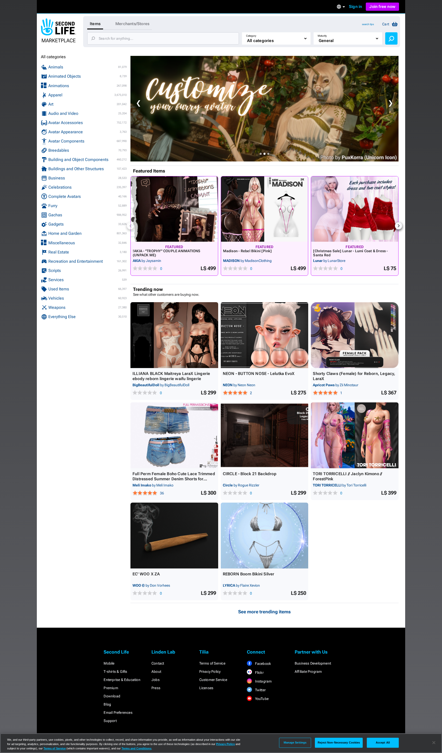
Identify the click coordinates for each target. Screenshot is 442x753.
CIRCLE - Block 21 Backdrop (250, 473)
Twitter (260, 690)
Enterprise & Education (122, 680)
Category (251, 35)
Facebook (262, 664)
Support (110, 721)
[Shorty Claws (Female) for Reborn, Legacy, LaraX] (355, 335)
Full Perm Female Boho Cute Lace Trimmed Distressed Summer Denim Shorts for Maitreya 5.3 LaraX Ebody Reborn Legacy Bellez (173, 481)
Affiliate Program (308, 671)
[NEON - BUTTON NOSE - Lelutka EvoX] (264, 335)
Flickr (258, 672)
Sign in (355, 6)
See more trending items (264, 611)
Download (112, 696)
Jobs (155, 680)
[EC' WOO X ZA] (174, 535)
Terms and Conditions (136, 748)
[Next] (398, 225)
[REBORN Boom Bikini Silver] (264, 535)
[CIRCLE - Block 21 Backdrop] (264, 435)
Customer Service (213, 680)
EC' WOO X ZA (146, 574)
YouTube (261, 699)
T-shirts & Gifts (115, 671)
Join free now (382, 6)
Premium (111, 688)
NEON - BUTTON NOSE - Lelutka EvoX (259, 373)
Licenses (206, 688)
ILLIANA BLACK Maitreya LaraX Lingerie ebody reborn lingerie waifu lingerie (171, 376)
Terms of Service (212, 663)
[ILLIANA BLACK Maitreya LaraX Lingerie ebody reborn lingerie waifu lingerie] (174, 335)
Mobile (109, 663)
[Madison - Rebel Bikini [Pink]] (264, 209)
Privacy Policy (210, 671)
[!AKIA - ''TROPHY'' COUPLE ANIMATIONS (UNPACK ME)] (174, 209)
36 (162, 493)
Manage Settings (295, 742)
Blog (107, 704)
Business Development (313, 663)
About (156, 671)
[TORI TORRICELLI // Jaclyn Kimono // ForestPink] (355, 435)
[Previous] (130, 225)
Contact (157, 663)
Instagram (263, 681)
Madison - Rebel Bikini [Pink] (247, 251)
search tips (368, 24)
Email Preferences (118, 712)
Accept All (383, 742)
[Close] (433, 742)
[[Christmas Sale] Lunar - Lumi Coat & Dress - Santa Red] (354, 209)
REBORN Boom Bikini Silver (248, 574)
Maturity (322, 35)
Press (155, 688)
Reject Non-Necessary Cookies (339, 742)
